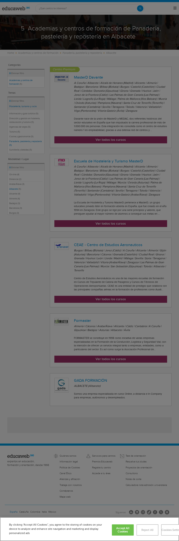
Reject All (147, 530)
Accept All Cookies (122, 530)
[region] (89, 529)
